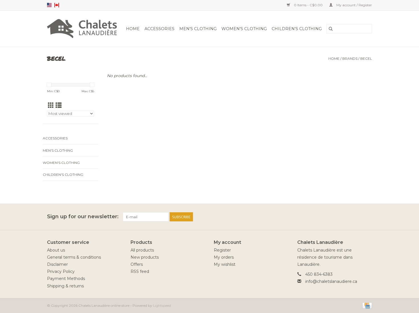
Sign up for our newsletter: (83, 217)
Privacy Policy (61, 271)
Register (222, 250)
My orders (224, 257)
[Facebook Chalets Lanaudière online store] (346, 216)
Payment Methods (66, 278)
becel (366, 58)
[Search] (330, 28)
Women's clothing (244, 28)
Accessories (159, 28)
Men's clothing (198, 28)
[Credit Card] (366, 305)
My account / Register (353, 5)
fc (56, 5)
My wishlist (224, 264)
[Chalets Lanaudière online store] (83, 28)
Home (133, 28)
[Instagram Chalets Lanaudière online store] (367, 216)
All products (142, 250)
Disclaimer (57, 264)
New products (145, 257)
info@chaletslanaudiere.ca (331, 281)
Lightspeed (162, 305)
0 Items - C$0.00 (308, 5)
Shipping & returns (65, 286)
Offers (137, 264)
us (49, 5)
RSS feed (140, 271)
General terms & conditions (74, 257)
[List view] (59, 105)
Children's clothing (297, 28)
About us (56, 250)
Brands (349, 58)
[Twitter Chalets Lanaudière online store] (357, 216)
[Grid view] (51, 105)
